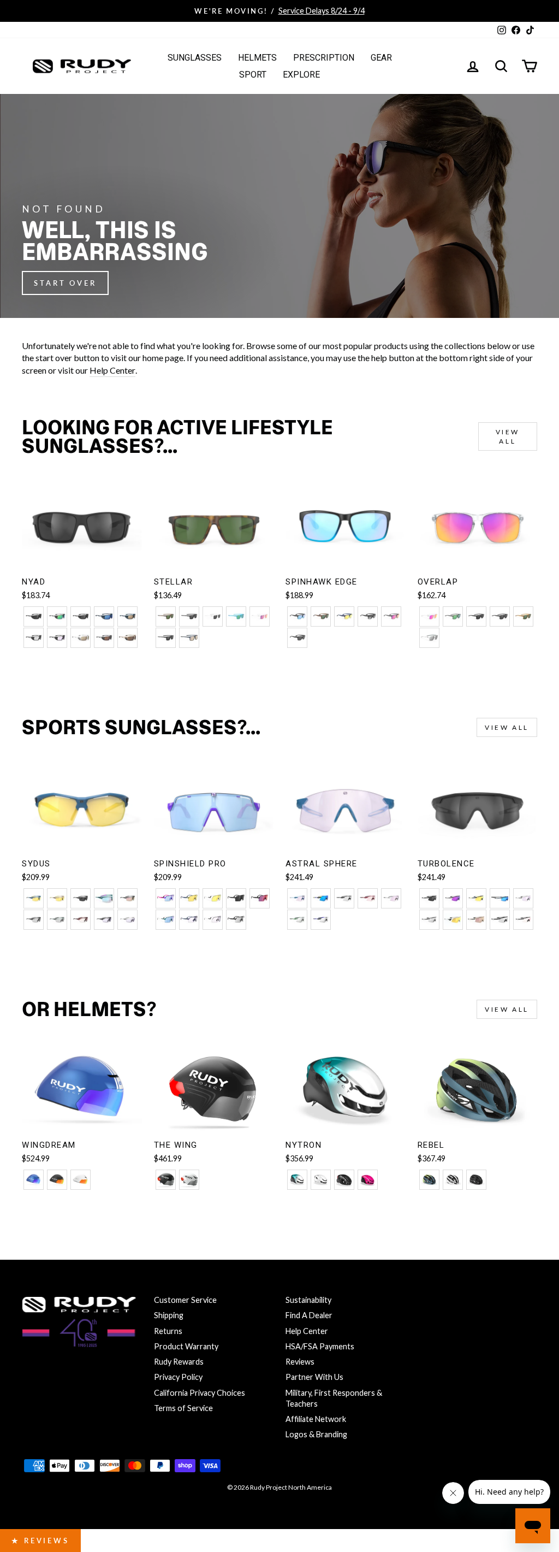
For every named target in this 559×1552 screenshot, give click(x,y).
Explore (301, 74)
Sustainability (308, 1300)
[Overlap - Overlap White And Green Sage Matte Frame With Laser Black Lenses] (429, 637)
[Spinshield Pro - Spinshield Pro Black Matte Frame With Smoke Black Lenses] (236, 898)
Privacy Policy (178, 1377)
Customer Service (185, 1300)
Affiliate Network (316, 1419)
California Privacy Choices (199, 1392)
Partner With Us (314, 1377)
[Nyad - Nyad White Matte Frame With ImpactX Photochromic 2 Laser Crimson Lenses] (80, 637)
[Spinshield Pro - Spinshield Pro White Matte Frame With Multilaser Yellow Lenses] (212, 898)
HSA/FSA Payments (320, 1346)
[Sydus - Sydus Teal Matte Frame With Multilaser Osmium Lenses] (104, 898)
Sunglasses (195, 57)
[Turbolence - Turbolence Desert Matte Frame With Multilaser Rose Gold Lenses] (476, 919)
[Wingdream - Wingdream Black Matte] (57, 1179)
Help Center (112, 370)
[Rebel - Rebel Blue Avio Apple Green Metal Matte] (429, 1179)
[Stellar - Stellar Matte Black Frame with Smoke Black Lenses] (189, 616)
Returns (168, 1331)
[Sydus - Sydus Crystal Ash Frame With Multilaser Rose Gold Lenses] (127, 898)
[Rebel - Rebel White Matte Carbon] (452, 1179)
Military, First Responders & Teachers (334, 1398)
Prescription (323, 57)
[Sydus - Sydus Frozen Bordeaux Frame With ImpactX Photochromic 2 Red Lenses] (80, 919)
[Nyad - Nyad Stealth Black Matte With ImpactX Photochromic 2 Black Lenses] (33, 637)
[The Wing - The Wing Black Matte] (165, 1179)
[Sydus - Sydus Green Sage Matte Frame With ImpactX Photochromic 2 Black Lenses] (57, 919)
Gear (381, 57)
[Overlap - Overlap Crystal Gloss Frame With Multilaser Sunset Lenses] (429, 616)
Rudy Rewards (179, 1361)
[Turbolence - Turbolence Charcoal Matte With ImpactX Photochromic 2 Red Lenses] (523, 919)
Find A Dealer (309, 1315)
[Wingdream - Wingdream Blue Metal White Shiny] (33, 1179)
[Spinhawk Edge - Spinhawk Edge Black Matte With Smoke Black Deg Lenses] (367, 616)
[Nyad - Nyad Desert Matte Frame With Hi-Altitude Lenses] (127, 637)
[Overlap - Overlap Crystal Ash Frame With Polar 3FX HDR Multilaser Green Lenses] (452, 616)
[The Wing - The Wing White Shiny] (189, 1179)
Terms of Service (183, 1408)
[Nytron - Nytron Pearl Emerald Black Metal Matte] (297, 1179)
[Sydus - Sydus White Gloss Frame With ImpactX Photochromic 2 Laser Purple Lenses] (127, 919)
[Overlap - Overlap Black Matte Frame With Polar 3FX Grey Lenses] (499, 616)
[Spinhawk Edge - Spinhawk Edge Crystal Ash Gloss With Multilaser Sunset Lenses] (391, 616)
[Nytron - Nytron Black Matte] (344, 1179)
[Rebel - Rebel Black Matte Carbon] (476, 1179)
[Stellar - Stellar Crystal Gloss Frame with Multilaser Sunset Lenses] (259, 616)
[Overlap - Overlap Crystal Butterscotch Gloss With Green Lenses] (523, 616)
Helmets (257, 57)
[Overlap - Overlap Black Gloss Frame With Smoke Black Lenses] (476, 616)
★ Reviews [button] (40, 1540)
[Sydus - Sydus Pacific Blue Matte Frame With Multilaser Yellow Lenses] (33, 898)
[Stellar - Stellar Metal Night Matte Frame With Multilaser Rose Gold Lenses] (189, 637)
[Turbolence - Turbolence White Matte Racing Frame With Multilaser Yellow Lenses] (452, 919)
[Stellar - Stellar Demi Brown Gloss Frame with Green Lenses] (165, 616)
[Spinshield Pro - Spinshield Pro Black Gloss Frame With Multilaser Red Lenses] (259, 898)
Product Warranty (186, 1346)
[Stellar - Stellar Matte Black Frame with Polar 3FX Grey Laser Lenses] (165, 637)
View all (508, 436)
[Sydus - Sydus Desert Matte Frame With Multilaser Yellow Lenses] (57, 898)
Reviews (300, 1361)
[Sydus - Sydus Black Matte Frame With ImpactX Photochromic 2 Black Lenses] (33, 919)
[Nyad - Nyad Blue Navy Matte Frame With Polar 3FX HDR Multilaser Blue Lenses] (104, 616)
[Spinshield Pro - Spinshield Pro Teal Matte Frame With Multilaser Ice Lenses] (165, 919)
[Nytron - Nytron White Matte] (320, 1179)
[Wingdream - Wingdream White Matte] (80, 1179)
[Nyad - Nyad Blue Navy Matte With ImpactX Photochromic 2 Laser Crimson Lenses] (127, 616)
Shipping (168, 1315)
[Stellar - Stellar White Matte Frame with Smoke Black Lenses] (212, 616)
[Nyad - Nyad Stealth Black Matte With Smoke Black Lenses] (33, 616)
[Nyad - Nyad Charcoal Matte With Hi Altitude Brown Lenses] (104, 637)
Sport (252, 74)
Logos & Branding (316, 1434)
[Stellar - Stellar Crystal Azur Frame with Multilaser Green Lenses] (236, 616)
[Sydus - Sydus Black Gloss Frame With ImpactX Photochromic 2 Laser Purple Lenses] (104, 919)
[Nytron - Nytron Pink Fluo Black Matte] (367, 1179)
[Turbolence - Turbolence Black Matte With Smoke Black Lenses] (429, 898)
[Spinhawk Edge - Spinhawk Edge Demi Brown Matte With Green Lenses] (320, 616)
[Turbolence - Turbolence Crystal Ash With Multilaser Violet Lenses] (452, 898)
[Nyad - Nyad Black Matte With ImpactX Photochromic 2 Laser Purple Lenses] (57, 637)
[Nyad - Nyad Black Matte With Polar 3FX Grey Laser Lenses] (80, 616)
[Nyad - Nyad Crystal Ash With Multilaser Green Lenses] (57, 616)
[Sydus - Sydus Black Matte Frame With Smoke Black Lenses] (80, 898)
